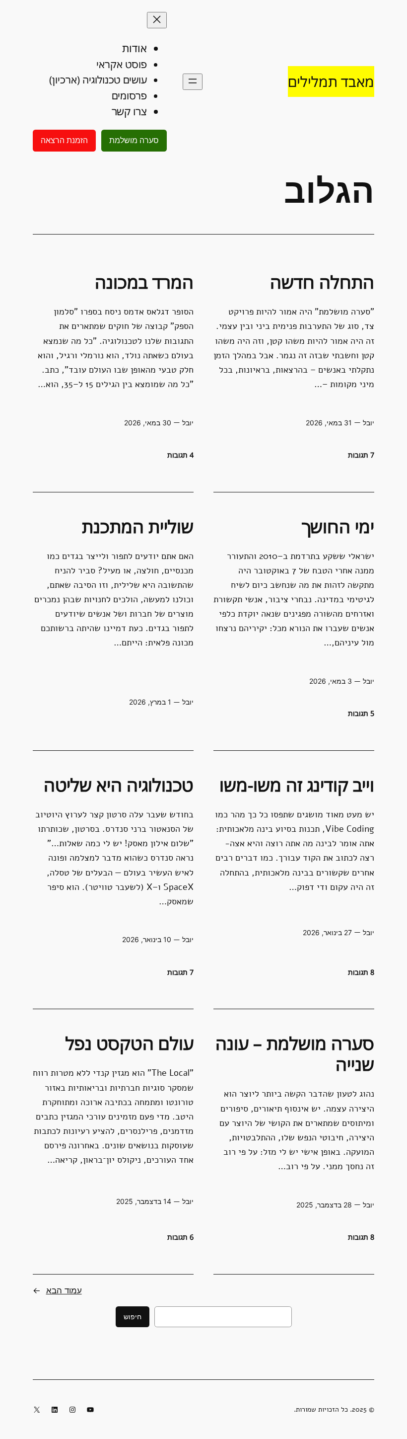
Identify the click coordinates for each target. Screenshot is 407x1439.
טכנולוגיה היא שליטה (119, 785)
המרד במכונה (144, 282)
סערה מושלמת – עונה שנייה (294, 1054)
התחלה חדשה (322, 282)
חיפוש (132, 1316)
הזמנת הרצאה (64, 140)
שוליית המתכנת (138, 526)
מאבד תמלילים (331, 81)
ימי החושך (338, 526)
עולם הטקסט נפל (130, 1043)
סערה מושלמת (134, 140)
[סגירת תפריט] (157, 20)
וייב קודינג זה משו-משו (296, 785)
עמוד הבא (57, 1290)
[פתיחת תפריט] (193, 82)
